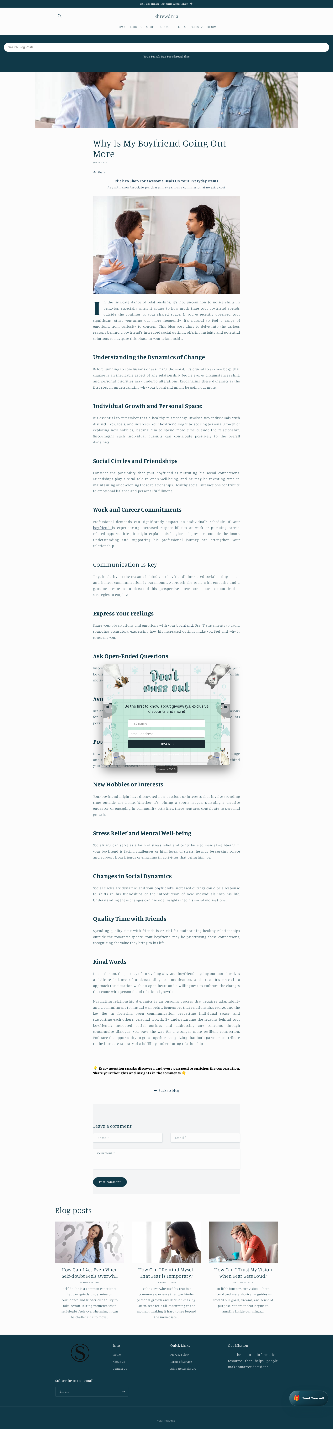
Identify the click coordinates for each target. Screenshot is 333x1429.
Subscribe (167, 744)
